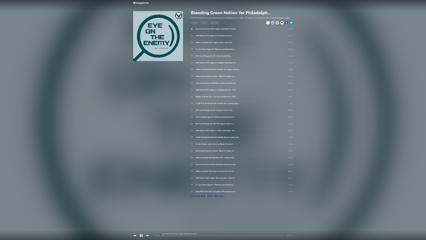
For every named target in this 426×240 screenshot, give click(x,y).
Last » (222, 196)
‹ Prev (198, 196)
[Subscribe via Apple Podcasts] (273, 22)
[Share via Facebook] (287, 22)
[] (142, 231)
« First (193, 196)
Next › (216, 196)
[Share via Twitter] (291, 22)
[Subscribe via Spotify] (278, 22)
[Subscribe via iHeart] (282, 22)
